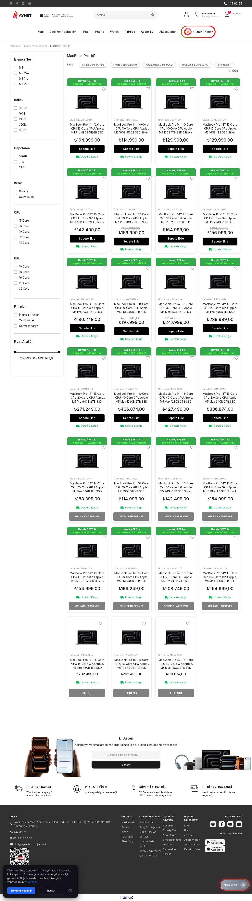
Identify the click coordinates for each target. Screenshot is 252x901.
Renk (18, 183)
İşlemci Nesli (23, 59)
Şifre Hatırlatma (172, 839)
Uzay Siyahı (26, 196)
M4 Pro (24, 84)
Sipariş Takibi (171, 830)
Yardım (167, 853)
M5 (21, 67)
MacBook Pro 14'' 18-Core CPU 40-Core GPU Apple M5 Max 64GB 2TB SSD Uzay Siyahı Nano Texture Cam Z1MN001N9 (220, 398)
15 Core (24, 220)
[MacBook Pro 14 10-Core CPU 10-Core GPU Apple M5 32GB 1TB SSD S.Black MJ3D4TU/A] (220, 460)
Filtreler (20, 307)
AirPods (130, 31)
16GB (22, 113)
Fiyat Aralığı (23, 341)
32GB (22, 124)
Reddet (51, 890)
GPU (17, 258)
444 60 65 (20, 832)
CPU (17, 212)
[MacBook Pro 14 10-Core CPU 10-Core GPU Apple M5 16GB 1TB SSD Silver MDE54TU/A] (220, 101)
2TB (21, 167)
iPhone (99, 31)
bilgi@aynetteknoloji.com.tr (30, 844)
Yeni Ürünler (27, 320)
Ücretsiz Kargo (28, 325)
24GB (22, 119)
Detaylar (32, 881)
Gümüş (23, 191)
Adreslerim (169, 835)
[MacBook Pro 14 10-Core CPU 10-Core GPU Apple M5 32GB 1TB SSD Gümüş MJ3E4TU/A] (87, 549)
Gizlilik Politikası (148, 822)
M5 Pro (23, 78)
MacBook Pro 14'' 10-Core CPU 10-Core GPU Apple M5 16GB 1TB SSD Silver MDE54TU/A (220, 128)
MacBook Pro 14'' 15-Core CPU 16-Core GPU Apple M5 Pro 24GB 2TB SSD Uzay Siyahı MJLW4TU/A (87, 308)
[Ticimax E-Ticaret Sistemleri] (126, 898)
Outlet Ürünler (203, 32)
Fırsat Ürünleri (192, 849)
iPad (85, 31)
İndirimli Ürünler (29, 314)
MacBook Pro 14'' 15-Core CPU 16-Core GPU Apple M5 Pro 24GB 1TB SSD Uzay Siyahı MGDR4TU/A (176, 218)
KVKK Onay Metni (150, 850)
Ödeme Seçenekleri (170, 847)
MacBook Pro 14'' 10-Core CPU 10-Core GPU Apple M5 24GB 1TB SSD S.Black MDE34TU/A (87, 218)
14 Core (24, 242)
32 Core (24, 288)
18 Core (24, 226)
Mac (41, 31)
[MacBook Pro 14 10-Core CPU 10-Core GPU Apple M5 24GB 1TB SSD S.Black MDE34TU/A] (87, 190)
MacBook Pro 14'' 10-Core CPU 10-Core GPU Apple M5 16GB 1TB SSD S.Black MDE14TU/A (175, 128)
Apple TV (147, 31)
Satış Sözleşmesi (149, 827)
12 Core (24, 237)
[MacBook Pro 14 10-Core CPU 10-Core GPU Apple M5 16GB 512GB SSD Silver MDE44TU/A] (131, 101)
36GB (22, 130)
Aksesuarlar (167, 31)
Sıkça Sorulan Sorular (147, 834)
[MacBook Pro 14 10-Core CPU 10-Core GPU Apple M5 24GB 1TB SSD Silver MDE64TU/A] (175, 460)
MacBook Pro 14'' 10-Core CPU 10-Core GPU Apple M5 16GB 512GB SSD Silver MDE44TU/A (131, 128)
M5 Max (24, 73)
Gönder (126, 764)
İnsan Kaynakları (127, 834)
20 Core (24, 283)
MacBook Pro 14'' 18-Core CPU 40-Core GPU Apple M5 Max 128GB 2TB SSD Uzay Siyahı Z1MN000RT (175, 398)
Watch (114, 31)
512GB (23, 156)
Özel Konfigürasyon (63, 31)
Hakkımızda (128, 822)
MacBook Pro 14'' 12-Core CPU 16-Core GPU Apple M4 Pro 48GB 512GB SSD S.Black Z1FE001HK (87, 128)
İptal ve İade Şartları (146, 844)
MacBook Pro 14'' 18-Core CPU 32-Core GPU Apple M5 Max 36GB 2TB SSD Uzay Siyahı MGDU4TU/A (175, 308)
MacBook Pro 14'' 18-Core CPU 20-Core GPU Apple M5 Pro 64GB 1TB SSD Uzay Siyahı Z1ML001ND (220, 308)
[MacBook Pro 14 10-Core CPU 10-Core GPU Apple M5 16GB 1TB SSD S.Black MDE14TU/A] (175, 101)
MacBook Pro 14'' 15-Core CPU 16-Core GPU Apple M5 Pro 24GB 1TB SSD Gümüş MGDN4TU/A (220, 218)
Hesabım (168, 825)
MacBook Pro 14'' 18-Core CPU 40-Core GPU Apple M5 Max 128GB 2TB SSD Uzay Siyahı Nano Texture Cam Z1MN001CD (131, 398)
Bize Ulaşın (128, 841)
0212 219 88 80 (22, 838)
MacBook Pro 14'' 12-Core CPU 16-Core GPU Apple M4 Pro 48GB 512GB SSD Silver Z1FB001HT (131, 218)
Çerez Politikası (148, 855)
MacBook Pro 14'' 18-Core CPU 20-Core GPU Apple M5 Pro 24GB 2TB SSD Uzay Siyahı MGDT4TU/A (131, 308)
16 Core (24, 272)
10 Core (24, 231)
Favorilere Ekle (104, 89)
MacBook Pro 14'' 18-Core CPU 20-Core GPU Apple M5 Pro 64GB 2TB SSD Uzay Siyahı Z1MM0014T (87, 398)
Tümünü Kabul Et (21, 890)
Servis (125, 827)
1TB (21, 161)
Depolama (22, 148)
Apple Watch (192, 839)
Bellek (18, 100)
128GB (23, 108)
